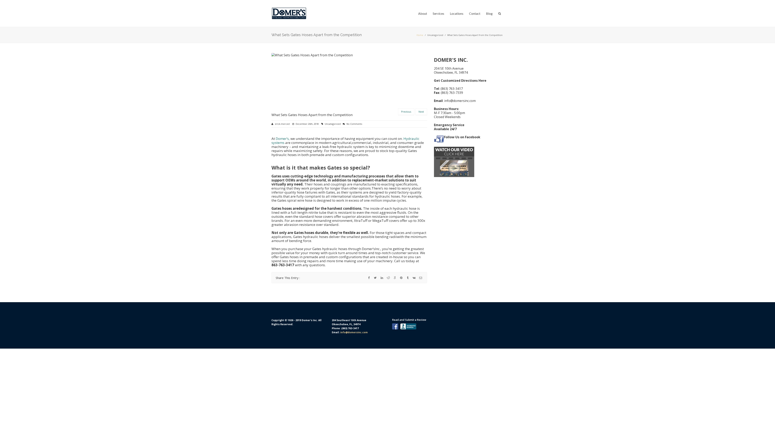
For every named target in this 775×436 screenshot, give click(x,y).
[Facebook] (369, 278)
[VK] (414, 278)
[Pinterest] (401, 278)
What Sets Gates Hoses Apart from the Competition (312, 114)
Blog (489, 13)
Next (421, 111)
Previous (406, 111)
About (422, 13)
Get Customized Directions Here (460, 80)
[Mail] (420, 278)
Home (420, 35)
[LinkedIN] (382, 278)
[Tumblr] (407, 278)
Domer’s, (283, 138)
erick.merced (282, 123)
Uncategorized (435, 35)
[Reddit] (388, 278)
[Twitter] (375, 278)
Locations (456, 13)
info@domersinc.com (460, 101)
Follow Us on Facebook (462, 137)
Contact (474, 13)
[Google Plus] (395, 278)
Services (438, 13)
